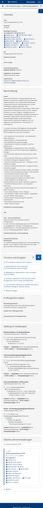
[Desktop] (2, 6)
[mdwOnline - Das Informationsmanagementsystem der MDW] (12, 2)
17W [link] (20, 411)
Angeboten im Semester (12, 73)
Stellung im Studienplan (15, 326)
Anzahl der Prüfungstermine (13, 311)
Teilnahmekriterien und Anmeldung (16, 233)
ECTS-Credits (8, 62)
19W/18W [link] (24, 334)
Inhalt (6, 96)
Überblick (8, 14)
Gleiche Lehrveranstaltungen (18, 439)
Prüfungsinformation (14, 298)
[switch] (18, 262)
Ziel (5, 212)
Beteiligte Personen (10, 31)
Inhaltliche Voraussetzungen (13, 207)
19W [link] (23, 357)
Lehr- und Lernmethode (12, 218)
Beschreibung (10, 90)
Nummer (7, 26)
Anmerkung (8, 240)
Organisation (8, 79)
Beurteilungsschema (11, 303)
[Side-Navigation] (2, 2)
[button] (41, 6)
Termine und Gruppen (15, 257)
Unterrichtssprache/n (11, 68)
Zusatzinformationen (11, 239)
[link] (9, 35)
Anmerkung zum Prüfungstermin (15, 316)
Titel (5, 20)
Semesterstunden (10, 57)
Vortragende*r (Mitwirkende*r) (14, 33)
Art (5, 52)
